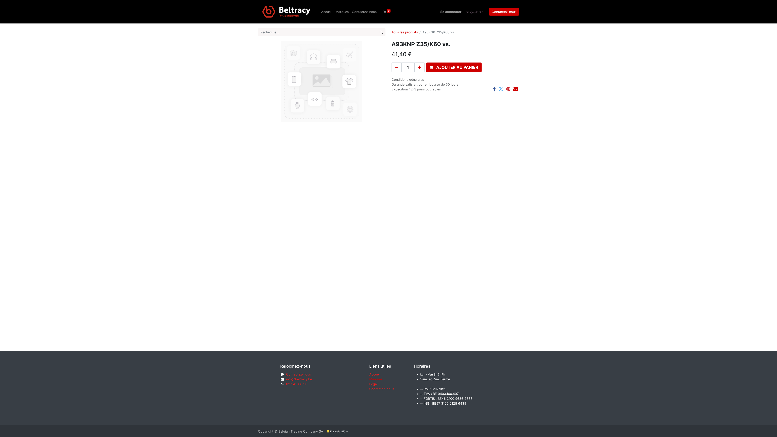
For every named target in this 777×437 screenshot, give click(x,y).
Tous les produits (405, 32)
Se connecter (451, 12)
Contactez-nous (504, 12)
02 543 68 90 (296, 384)
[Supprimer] (397, 67)
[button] (454, 67)
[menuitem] (327, 12)
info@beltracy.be (299, 379)
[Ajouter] (419, 67)
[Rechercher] (381, 32)
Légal (373, 384)
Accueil (374, 374)
